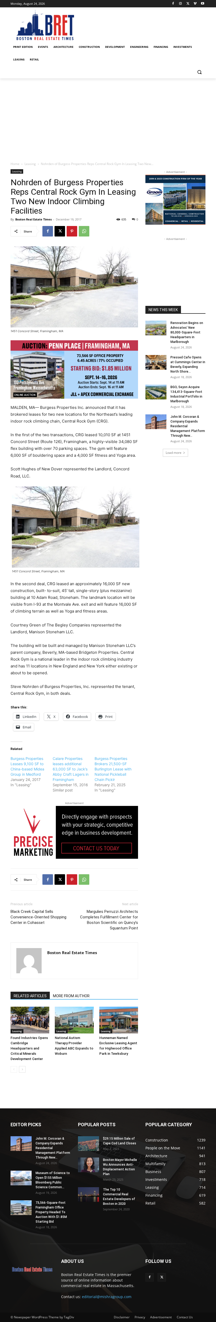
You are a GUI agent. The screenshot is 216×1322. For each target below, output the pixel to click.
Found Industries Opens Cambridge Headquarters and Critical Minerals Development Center (29, 1048)
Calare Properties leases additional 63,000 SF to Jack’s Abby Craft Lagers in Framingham (71, 769)
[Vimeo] (195, 4)
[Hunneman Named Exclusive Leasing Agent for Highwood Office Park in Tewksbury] (118, 1020)
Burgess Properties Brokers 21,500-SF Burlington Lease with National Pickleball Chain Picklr (113, 769)
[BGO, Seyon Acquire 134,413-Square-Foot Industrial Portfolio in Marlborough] (155, 392)
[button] (199, 72)
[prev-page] (14, 1069)
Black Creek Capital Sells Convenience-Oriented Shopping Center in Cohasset (38, 917)
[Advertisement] (108, 118)
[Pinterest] (72, 231)
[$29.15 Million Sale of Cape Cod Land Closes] (88, 1143)
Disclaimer (122, 1317)
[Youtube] (202, 4)
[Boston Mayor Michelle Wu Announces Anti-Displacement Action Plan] (88, 1165)
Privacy (140, 1317)
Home (15, 164)
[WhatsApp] (84, 231)
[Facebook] (173, 4)
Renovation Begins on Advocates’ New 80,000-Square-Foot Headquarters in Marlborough (186, 332)
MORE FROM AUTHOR (71, 996)
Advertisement (161, 1317)
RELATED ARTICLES (30, 996)
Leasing (30, 164)
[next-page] (22, 1069)
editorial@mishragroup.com (106, 1296)
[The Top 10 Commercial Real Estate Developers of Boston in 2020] (88, 1194)
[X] (188, 4)
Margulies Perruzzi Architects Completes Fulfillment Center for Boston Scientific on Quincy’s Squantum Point (109, 919)
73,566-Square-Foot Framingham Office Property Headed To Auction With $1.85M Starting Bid (51, 1212)
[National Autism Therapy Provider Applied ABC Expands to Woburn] (74, 1020)
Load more (173, 452)
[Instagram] (181, 4)
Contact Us (185, 1317)
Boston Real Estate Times (33, 219)
